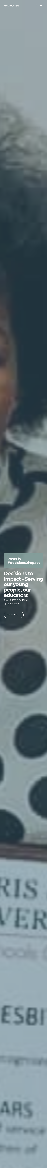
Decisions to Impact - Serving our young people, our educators (23, 584)
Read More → (14, 615)
